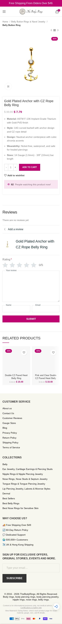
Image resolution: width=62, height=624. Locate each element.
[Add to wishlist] (24, 352)
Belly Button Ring (11, 25)
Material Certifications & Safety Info (40, 607)
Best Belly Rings (10, 503)
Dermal (6, 493)
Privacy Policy (9, 432)
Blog (4, 428)
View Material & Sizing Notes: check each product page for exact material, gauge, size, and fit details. (31, 612)
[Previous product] (51, 30)
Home (5, 21)
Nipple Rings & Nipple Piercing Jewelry (22, 474)
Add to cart (29, 167)
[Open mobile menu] (4, 11)
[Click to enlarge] (8, 86)
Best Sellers (8, 498)
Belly (4, 464)
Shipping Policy (10, 442)
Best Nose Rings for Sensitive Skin (20, 508)
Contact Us (8, 413)
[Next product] (58, 30)
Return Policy (9, 437)
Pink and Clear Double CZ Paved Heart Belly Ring (45, 378)
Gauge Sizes (9, 423)
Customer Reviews (12, 418)
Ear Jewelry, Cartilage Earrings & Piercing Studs (27, 469)
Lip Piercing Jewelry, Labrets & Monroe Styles (26, 488)
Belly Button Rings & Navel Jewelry (28, 21)
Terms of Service (11, 447)
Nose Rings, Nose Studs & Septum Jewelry (24, 479)
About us (7, 408)
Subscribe (14, 578)
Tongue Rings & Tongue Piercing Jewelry (23, 483)
